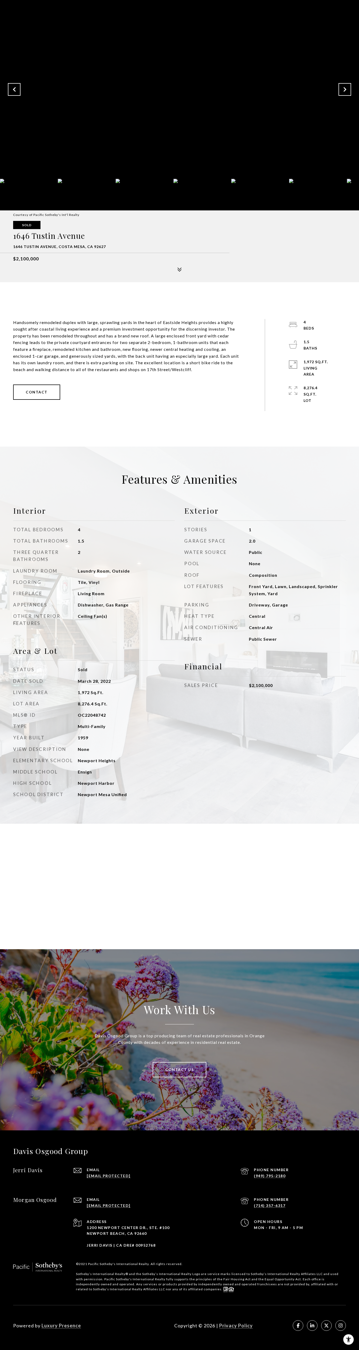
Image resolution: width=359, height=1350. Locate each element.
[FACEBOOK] (298, 1325)
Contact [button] (37, 392)
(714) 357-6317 (269, 1205)
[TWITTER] (326, 1325)
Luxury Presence (61, 1325)
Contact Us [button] (179, 1069)
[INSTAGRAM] (340, 1325)
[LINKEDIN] (312, 1325)
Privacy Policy (236, 1325)
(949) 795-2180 (269, 1176)
